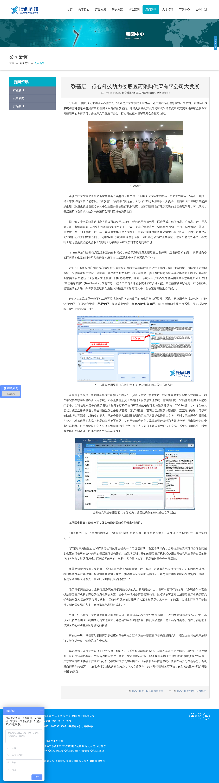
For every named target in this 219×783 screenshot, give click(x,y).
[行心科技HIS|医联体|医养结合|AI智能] (24, 9)
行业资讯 (18, 90)
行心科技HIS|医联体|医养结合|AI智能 (141, 92)
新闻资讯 (150, 9)
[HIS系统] (135, 151)
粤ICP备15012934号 (83, 716)
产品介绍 (100, 9)
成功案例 (134, 9)
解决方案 (117, 9)
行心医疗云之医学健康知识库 (147, 691)
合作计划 (201, 9)
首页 (70, 9)
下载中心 (184, 9)
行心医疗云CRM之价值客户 (191, 691)
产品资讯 (18, 106)
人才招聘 (167, 9)
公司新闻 (39, 63)
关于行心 (83, 9)
